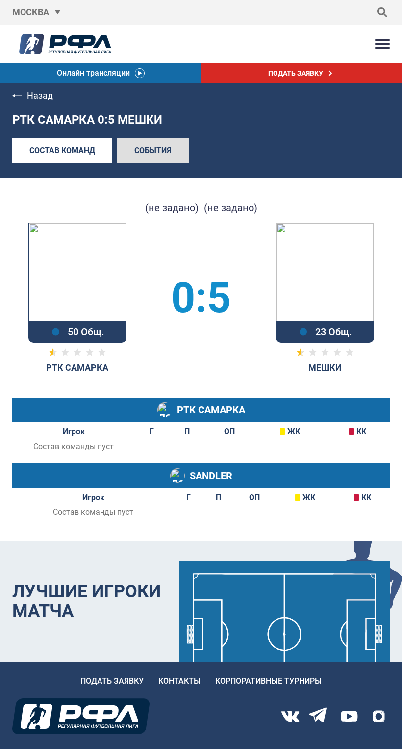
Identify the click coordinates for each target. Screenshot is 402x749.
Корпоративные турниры (268, 681)
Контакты (179, 681)
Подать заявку (112, 681)
